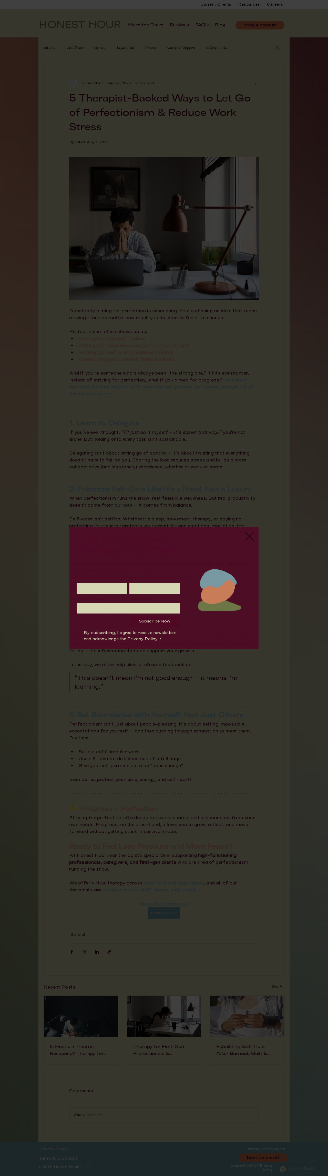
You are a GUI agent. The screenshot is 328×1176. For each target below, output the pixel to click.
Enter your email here (98, 598)
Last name (140, 579)
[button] (249, 536)
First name (88, 579)
